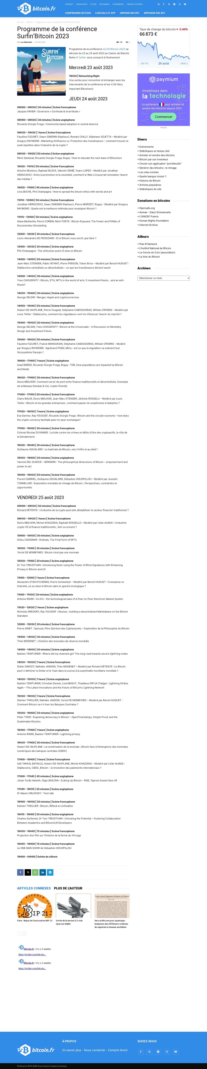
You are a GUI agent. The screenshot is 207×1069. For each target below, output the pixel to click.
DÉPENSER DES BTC (154, 12)
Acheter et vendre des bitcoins (157, 155)
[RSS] (169, 4)
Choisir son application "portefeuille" (160, 163)
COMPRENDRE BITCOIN (78, 12)
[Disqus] (73, 983)
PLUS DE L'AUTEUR (68, 888)
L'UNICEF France (148, 216)
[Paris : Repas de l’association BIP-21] (34, 906)
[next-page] (24, 934)
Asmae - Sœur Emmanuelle (155, 212)
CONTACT (69, 4)
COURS (93, 4)
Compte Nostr (118, 1050)
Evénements (146, 146)
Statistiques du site (150, 189)
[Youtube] (185, 4)
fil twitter (81, 57)
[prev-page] (19, 934)
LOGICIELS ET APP (105, 12)
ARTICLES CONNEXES (34, 888)
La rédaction (26, 42)
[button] (158, 4)
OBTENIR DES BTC (129, 12)
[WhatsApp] (35, 872)
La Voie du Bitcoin (149, 256)
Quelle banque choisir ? (152, 176)
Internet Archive (148, 224)
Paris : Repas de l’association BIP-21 (34, 920)
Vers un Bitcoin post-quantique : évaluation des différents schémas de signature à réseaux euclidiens (111, 923)
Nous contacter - (95, 1050)
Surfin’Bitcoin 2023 (114, 49)
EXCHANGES (104, 4)
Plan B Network (148, 244)
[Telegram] (174, 4)
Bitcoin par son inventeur (153, 159)
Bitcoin (30, 22)
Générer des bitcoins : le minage (158, 167)
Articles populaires (150, 184)
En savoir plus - (72, 1050)
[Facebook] (163, 4)
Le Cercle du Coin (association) (157, 252)
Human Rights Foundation (154, 220)
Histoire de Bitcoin (150, 180)
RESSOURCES (81, 4)
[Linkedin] (42, 872)
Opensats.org (147, 208)
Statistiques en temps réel (154, 151)
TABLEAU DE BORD (135, 4)
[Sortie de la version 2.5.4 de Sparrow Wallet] (73, 906)
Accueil (20, 22)
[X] (179, 4)
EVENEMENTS (118, 4)
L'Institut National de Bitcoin (155, 248)
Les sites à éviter (149, 172)
